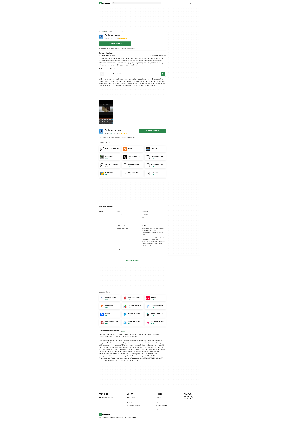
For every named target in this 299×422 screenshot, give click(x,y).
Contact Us (130, 402)
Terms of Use (158, 400)
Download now (116, 44)
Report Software (133, 260)
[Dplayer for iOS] (101, 37)
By (107, 38)
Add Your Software (131, 400)
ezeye (123, 331)
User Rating (116, 38)
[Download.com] (104, 3)
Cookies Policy (159, 402)
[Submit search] (113, 3)
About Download (131, 397)
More (196, 3)
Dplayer (113, 35)
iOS (176, 3)
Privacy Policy (158, 397)
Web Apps (189, 3)
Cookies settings (159, 409)
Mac (171, 3)
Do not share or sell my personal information (161, 406)
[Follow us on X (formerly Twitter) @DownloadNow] (188, 397)
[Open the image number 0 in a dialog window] (106, 112)
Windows (164, 3)
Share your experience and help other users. (123, 48)
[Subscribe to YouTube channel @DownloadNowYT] (191, 397)
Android (182, 3)
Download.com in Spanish (133, 405)
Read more (163, 55)
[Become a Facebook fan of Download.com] (185, 397)
